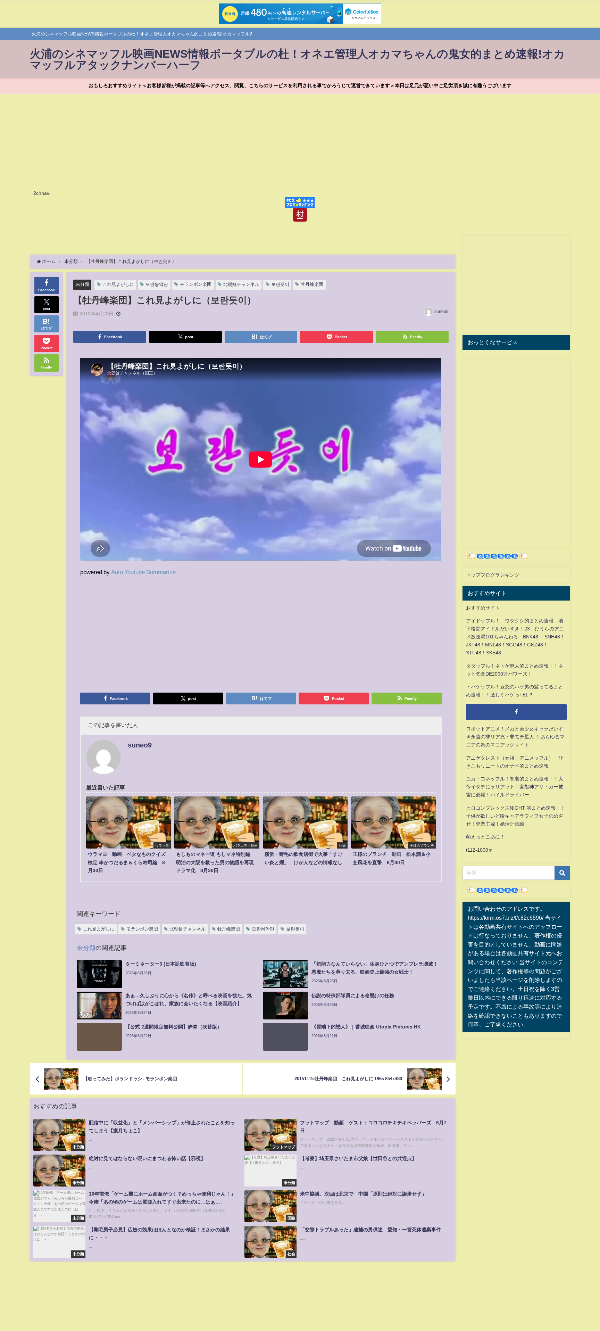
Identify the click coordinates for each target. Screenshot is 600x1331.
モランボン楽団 (195, 284)
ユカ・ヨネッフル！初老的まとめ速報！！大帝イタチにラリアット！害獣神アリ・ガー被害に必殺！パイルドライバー (514, 786)
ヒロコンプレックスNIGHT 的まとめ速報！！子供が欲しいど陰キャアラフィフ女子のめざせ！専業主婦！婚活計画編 (515, 815)
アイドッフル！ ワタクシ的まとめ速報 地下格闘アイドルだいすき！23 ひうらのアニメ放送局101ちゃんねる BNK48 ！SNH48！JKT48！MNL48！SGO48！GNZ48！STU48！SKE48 (515, 636)
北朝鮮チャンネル (241, 284)
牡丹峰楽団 (312, 284)
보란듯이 (280, 284)
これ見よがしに (118, 284)
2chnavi (41, 193)
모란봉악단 (156, 284)
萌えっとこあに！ (485, 836)
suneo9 (441, 311)
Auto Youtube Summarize (143, 572)
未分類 (82, 284)
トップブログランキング (492, 574)
